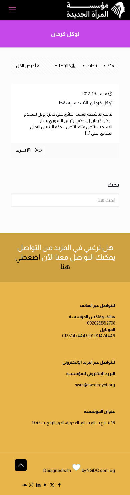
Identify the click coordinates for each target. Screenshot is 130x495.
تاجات (92, 65)
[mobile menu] (12, 10)
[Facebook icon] (59, 485)
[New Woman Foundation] (96, 10)
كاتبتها (65, 65)
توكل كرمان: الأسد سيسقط (85, 102)
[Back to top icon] (21, 465)
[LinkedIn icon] (38, 485)
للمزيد (21, 150)
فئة (110, 65)
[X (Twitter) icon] (52, 485)
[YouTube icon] (45, 485)
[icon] (24, 485)
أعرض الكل (26, 65)
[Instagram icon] (31, 485)
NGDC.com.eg (101, 470)
